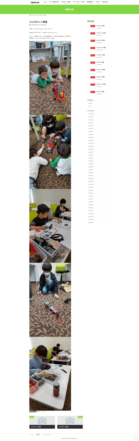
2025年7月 (90, 122)
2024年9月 (90, 152)
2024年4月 (90, 166)
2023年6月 (90, 196)
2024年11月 (91, 146)
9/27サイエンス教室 (101, 33)
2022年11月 (91, 216)
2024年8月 (90, 155)
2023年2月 (90, 207)
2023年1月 (90, 210)
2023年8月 (90, 190)
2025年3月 (90, 134)
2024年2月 (90, 172)
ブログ (43, 411)
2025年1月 (90, 140)
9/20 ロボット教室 (100, 40)
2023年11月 (91, 181)
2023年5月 (90, 199)
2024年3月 (90, 169)
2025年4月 (90, 131)
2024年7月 (90, 158)
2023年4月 (90, 202)
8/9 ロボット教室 (100, 91)
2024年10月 (91, 149)
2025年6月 (90, 125)
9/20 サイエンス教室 (101, 47)
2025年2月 (90, 137)
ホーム (32, 434)
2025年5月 (90, 128)
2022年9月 (90, 222)
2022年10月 (91, 219)
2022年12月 (91, 213)
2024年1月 (90, 175)
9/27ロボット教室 (100, 25)
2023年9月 (90, 187)
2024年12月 (91, 143)
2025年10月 (91, 114)
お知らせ (39, 411)
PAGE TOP (134, 426)
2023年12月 (91, 178)
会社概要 (38, 434)
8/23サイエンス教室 (101, 84)
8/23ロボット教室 (100, 76)
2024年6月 (90, 161)
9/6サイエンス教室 (100, 69)
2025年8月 (90, 120)
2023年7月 (90, 193)
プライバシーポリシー (46, 434)
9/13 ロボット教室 (100, 55)
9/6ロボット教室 (100, 62)
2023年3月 (90, 205)
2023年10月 (91, 184)
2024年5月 (90, 163)
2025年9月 (90, 117)
